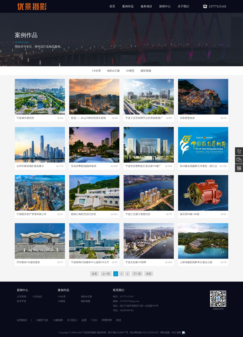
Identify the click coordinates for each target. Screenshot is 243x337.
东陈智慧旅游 (187, 118)
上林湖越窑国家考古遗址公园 (196, 262)
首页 (112, 6)
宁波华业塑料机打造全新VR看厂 (143, 166)
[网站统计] (183, 332)
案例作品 (128, 6)
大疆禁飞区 (42, 320)
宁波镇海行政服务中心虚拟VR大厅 (90, 262)
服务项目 (146, 6)
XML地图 (176, 332)
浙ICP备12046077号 (118, 332)
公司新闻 (21, 296)
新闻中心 (165, 6)
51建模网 (58, 320)
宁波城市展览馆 (25, 118)
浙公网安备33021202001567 (144, 332)
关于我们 (183, 6)
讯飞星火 (72, 320)
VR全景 (96, 70)
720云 (94, 320)
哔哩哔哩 (107, 320)
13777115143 (239, 151)
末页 (148, 274)
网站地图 (165, 332)
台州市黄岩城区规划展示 (30, 166)
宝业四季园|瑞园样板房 (83, 166)
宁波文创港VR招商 (135, 262)
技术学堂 (21, 301)
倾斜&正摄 (113, 70)
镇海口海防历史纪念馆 (83, 214)
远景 (84, 320)
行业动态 (37, 296)
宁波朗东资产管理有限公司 (31, 214)
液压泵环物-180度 (189, 214)
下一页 (137, 274)
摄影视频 (146, 70)
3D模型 (130, 70)
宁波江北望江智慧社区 (137, 214)
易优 (118, 320)
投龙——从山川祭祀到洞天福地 (88, 118)
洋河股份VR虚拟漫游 (28, 262)
